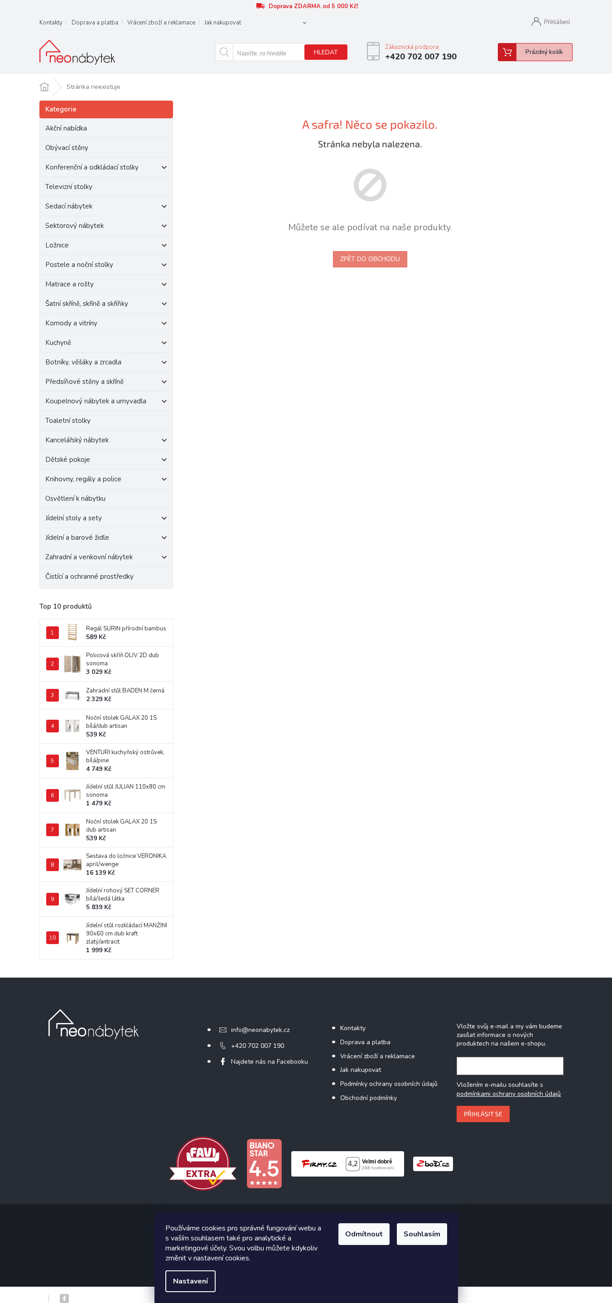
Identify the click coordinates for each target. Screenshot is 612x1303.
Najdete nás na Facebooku (269, 1061)
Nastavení (190, 1281)
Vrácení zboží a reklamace (161, 23)
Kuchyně (58, 342)
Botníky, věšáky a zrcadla (83, 362)
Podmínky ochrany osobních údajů (389, 1084)
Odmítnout (364, 1234)
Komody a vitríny (71, 323)
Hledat (326, 52)
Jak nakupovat (222, 23)
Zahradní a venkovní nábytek (89, 557)
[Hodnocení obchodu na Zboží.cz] (433, 1163)
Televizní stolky (68, 186)
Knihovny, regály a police (83, 479)
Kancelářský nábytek (77, 440)
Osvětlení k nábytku (75, 498)
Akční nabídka (66, 128)
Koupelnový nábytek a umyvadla (95, 401)
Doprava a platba (95, 23)
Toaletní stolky (68, 420)
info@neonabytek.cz (260, 1030)
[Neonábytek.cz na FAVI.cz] (203, 1163)
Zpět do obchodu (370, 259)
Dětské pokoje (67, 459)
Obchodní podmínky (368, 1098)
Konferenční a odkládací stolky (92, 167)
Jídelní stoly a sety (73, 518)
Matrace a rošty (69, 284)
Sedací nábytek (68, 206)
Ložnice (57, 245)
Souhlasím (422, 1234)
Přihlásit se (483, 1114)
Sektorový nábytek (74, 225)
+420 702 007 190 (257, 1045)
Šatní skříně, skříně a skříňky (86, 303)
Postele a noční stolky (79, 264)
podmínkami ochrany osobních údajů (509, 1094)
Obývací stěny (66, 147)
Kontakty (51, 23)
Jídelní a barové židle (77, 537)
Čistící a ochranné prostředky (89, 576)
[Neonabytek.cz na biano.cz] (264, 1163)
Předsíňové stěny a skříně (84, 381)
